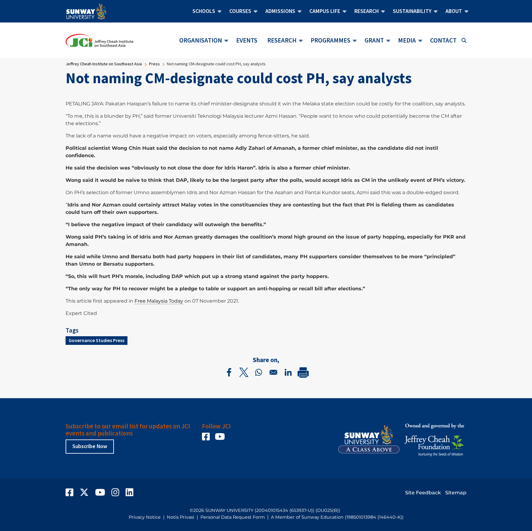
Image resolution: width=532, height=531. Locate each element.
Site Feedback (423, 493)
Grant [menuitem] (372, 41)
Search (463, 40)
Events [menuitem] (246, 40)
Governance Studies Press (96, 340)
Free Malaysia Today (159, 301)
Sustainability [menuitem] (409, 12)
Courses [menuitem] (237, 12)
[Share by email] (273, 372)
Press (154, 64)
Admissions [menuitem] (277, 12)
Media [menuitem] (404, 41)
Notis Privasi (180, 517)
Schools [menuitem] (201, 12)
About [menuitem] (451, 12)
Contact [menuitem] (443, 40)
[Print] (303, 372)
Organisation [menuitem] (198, 41)
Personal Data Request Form (232, 517)
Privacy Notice (145, 517)
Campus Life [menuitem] (322, 12)
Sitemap (455, 493)
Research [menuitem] (364, 12)
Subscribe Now (89, 446)
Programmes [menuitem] (328, 41)
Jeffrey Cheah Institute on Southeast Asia (104, 64)
